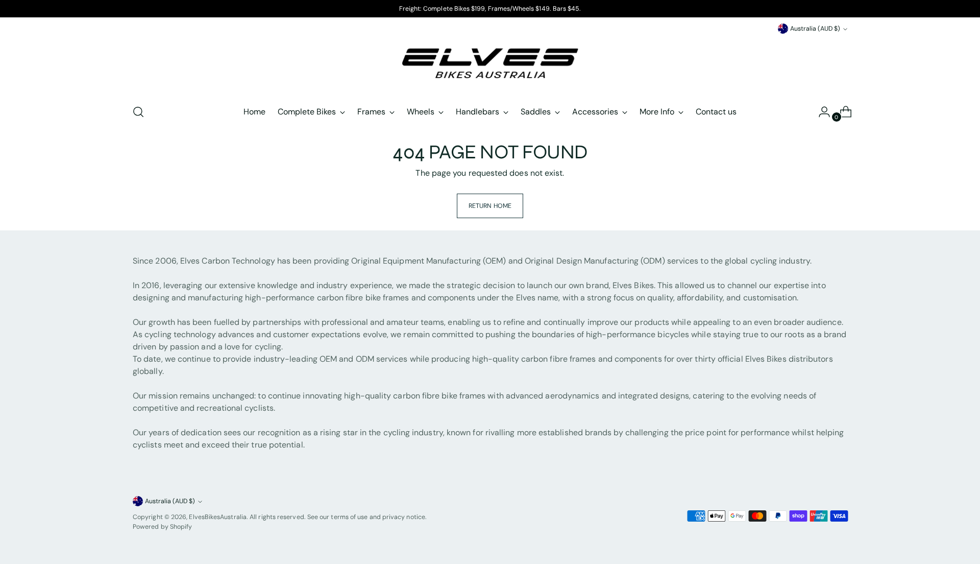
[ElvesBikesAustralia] (490, 65)
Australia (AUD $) (815, 29)
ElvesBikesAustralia (218, 517)
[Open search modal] (138, 112)
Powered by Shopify (162, 527)
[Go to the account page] (820, 112)
